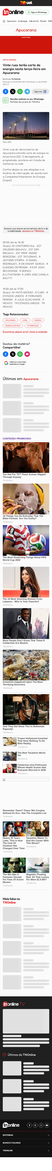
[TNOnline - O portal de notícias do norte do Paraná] (13, 12)
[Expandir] (48, 1150)
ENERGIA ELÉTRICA (12, 326)
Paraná (43, 21)
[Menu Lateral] (4, 21)
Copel (25, 320)
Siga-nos (38, 91)
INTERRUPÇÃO (33, 326)
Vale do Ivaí (34, 21)
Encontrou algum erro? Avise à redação (25, 331)
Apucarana (11, 21)
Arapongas (22, 21)
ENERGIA (38, 320)
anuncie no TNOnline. (33, 231)
